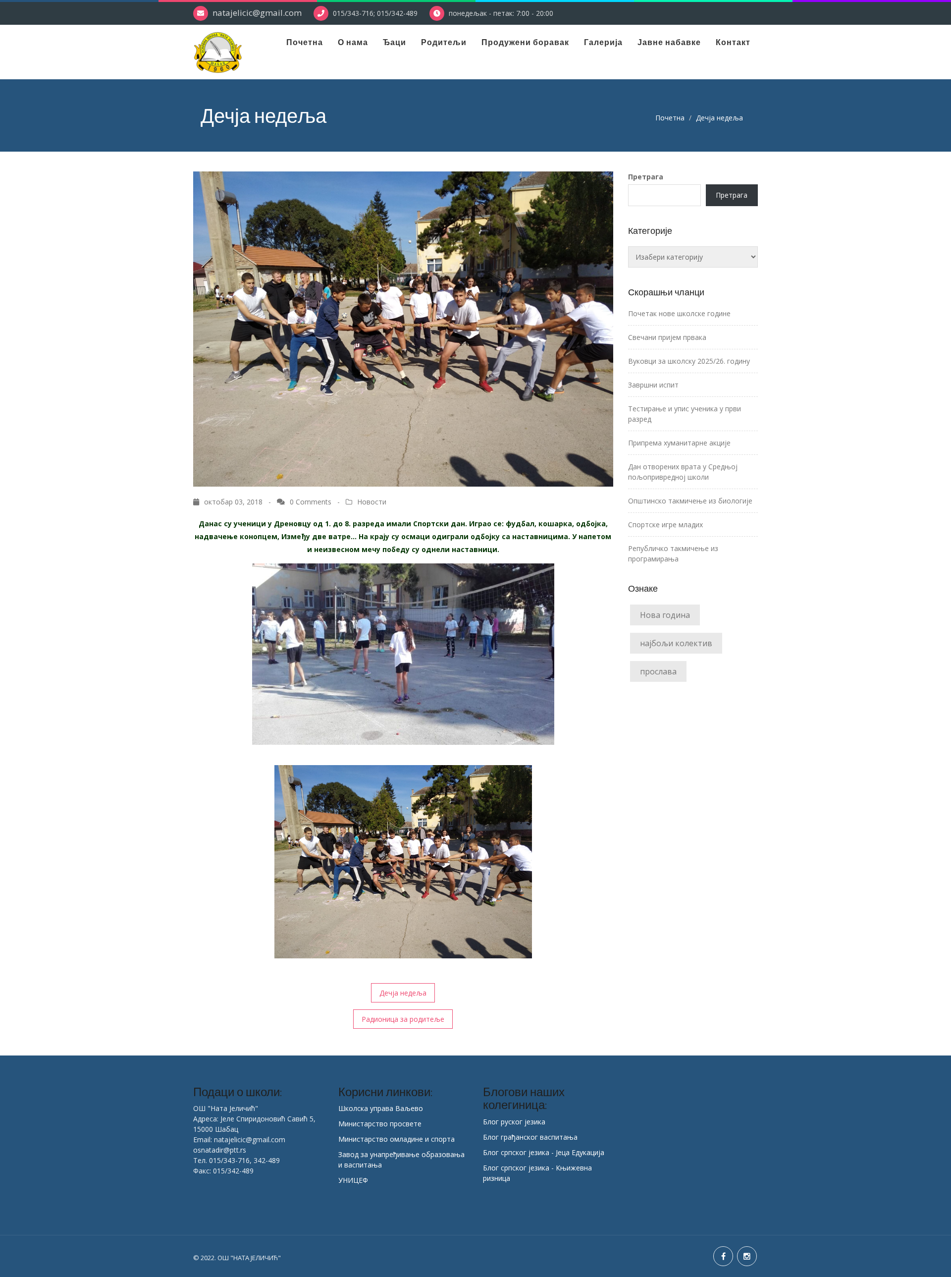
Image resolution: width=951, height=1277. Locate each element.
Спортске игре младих (665, 524)
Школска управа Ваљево (380, 1108)
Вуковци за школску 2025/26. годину (689, 361)
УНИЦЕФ (353, 1180)
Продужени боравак (525, 42)
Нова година (665, 615)
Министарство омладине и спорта (396, 1139)
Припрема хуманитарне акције (679, 442)
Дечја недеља (402, 993)
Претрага (645, 176)
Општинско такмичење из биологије (690, 500)
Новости (371, 501)
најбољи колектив (676, 643)
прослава (658, 671)
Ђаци (394, 42)
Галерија (603, 42)
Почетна (304, 42)
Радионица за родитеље (403, 1019)
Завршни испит (653, 384)
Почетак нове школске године (679, 313)
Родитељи (444, 42)
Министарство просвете (380, 1123)
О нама (353, 42)
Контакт (733, 42)
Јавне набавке (669, 42)
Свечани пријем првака (667, 337)
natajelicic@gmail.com (257, 12)
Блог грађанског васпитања (530, 1137)
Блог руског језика (514, 1121)
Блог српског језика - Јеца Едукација (543, 1152)
